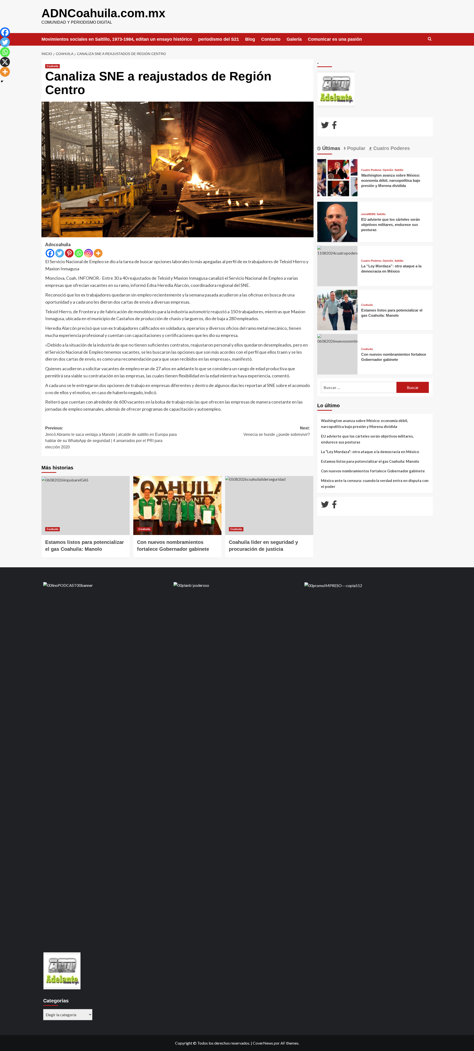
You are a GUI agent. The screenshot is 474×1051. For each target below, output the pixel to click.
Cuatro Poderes (371, 170)
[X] (5, 62)
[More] (98, 253)
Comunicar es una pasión (335, 39)
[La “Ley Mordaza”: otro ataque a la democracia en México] (337, 250)
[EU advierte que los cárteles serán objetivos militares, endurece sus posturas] (337, 221)
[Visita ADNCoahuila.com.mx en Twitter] (325, 126)
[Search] (430, 39)
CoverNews (263, 1043)
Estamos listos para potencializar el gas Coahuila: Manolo (370, 461)
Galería (294, 39)
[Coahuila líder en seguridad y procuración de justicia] (269, 505)
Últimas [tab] (330, 148)
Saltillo (399, 170)
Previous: (111, 437)
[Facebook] (50, 253)
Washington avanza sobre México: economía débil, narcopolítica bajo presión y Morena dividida (390, 180)
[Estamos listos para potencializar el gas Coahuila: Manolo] (85, 505)
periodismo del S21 (218, 39)
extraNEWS (368, 214)
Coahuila (52, 66)
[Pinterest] (69, 253)
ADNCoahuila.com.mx (103, 13)
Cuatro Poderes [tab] (391, 148)
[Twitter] (59, 253)
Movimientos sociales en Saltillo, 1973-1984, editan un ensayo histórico (116, 39)
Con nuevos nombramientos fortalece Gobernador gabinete (373, 471)
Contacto (270, 39)
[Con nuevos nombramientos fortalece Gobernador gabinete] (177, 505)
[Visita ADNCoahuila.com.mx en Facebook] (334, 126)
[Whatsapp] (79, 253)
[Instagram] (88, 253)
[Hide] (2, 81)
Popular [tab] (355, 148)
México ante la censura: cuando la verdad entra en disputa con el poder (375, 483)
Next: (276, 431)
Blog (250, 39)
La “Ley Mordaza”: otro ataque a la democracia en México (370, 451)
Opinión (388, 170)
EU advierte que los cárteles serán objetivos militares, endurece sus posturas (390, 224)
